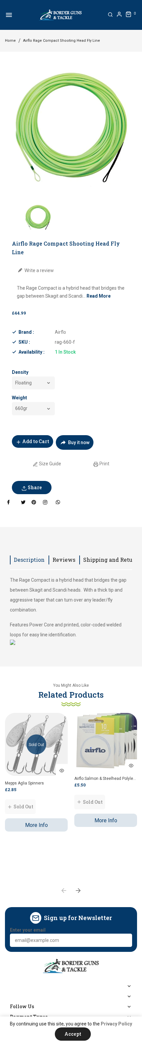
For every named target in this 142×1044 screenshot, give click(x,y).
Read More (99, 296)
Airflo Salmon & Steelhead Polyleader (105, 778)
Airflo (60, 332)
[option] (38, 217)
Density (20, 372)
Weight (19, 397)
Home (10, 40)
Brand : (26, 332)
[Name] (125, 940)
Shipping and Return (110, 559)
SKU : (24, 342)
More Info (36, 825)
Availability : (31, 352)
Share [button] (34, 487)
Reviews (64, 559)
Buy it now (78, 442)
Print (103, 463)
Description (29, 559)
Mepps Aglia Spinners (24, 783)
